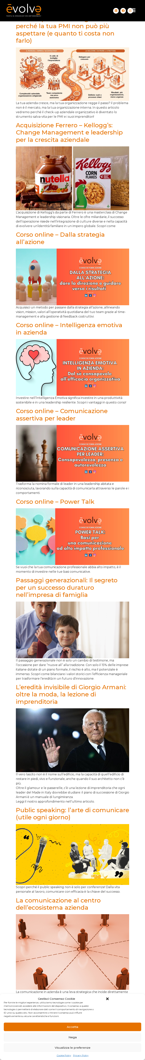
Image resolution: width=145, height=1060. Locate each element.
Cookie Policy (64, 1055)
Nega (73, 1037)
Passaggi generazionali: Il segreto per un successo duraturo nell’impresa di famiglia (66, 587)
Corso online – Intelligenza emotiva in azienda (69, 328)
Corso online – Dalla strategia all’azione (60, 238)
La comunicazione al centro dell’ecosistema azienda (58, 904)
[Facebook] (123, 11)
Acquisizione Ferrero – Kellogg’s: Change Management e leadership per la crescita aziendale (69, 132)
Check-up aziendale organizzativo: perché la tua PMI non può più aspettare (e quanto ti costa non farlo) (68, 29)
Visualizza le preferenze (72, 1047)
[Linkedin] (116, 11)
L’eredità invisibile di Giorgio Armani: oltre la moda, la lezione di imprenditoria (71, 694)
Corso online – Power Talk (55, 501)
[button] (107, 999)
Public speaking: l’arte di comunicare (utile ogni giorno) (72, 813)
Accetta (72, 1027)
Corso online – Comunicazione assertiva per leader (62, 414)
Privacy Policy (81, 1055)
